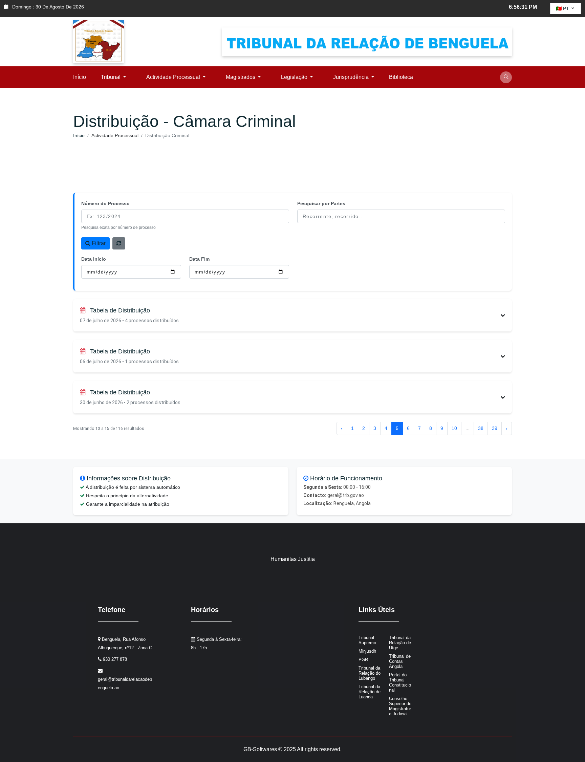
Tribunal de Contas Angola (400, 661)
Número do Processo (105, 203)
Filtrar (98, 243)
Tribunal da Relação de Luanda (370, 691)
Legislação (295, 77)
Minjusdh (367, 651)
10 (454, 428)
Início (79, 77)
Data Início (93, 259)
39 (494, 428)
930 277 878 (114, 659)
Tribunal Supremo (367, 640)
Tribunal (111, 77)
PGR (363, 659)
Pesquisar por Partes (321, 203)
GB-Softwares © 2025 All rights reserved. (292, 749)
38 (480, 428)
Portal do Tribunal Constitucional (400, 682)
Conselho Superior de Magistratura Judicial (400, 706)
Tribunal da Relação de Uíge (400, 642)
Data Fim (199, 259)
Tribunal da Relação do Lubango (370, 673)
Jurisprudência (351, 77)
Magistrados (241, 77)
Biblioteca (401, 77)
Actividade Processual (173, 77)
